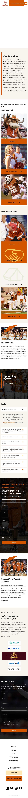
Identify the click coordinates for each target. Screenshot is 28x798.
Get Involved (14, 757)
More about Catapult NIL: (9, 409)
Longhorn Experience (13, 28)
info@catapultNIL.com (9, 422)
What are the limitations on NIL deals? (10, 442)
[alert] (14, 391)
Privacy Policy (13, 760)
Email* (3, 513)
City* (3, 527)
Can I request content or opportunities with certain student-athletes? (12, 463)
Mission (13, 747)
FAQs (13, 753)
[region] (14, 27)
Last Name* (5, 505)
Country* (4, 535)
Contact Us (14, 773)
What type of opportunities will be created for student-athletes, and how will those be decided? (13, 449)
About (14, 750)
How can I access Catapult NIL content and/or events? (10, 456)
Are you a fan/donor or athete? (10, 722)
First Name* (5, 498)
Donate (17, 3)
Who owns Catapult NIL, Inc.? (10, 437)
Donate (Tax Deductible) (14, 778)
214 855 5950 (15, 768)
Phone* (4, 520)
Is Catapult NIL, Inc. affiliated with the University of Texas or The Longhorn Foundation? (13, 431)
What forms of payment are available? (10, 470)
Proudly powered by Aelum (14, 795)
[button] (14, 40)
